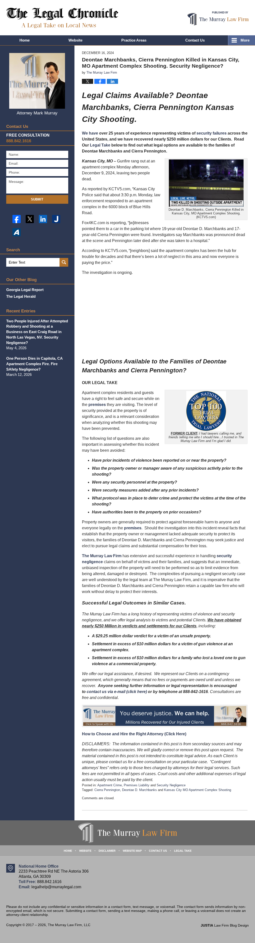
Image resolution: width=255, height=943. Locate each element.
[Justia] (56, 219)
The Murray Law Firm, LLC (69, 925)
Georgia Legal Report (25, 290)
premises (97, 404)
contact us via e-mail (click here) (117, 692)
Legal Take (100, 145)
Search (64, 262)
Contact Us (195, 40)
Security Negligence (171, 785)
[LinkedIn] (43, 219)
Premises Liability (136, 785)
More (245, 40)
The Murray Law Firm (102, 556)
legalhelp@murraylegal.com (56, 887)
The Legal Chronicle (62, 18)
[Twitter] (30, 219)
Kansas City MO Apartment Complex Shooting (197, 790)
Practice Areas (133, 40)
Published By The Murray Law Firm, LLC (218, 18)
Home (24, 40)
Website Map (132, 850)
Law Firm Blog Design (225, 925)
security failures (211, 133)
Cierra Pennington (107, 790)
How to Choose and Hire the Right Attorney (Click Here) (134, 734)
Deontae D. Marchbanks (139, 790)
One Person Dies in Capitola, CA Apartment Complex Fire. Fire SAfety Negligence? (34, 363)
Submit (37, 199)
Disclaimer (107, 850)
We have (90, 133)
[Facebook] (16, 219)
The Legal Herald (21, 296)
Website (75, 40)
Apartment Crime (109, 785)
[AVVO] (16, 232)
